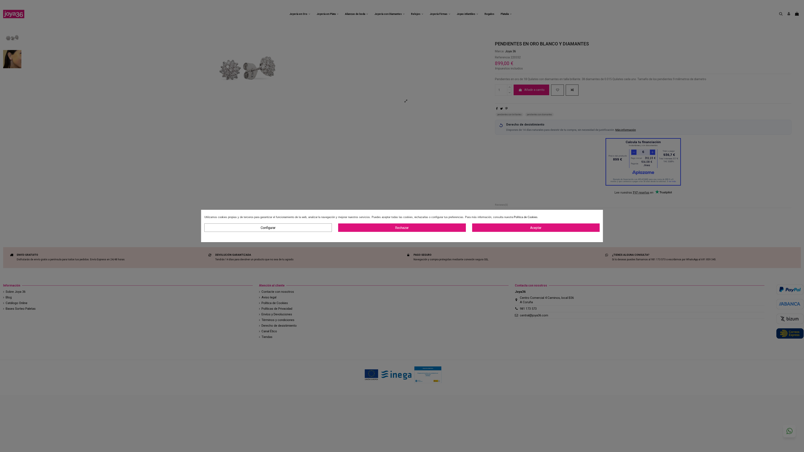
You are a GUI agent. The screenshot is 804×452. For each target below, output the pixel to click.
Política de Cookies (525, 217)
